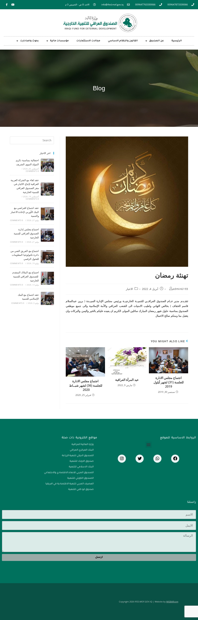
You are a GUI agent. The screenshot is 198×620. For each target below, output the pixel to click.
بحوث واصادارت (29, 41)
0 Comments (32, 171)
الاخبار (129, 289)
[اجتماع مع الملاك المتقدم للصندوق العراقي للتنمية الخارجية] (47, 278)
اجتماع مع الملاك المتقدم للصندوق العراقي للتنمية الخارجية (25, 276)
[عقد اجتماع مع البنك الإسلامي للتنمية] (47, 298)
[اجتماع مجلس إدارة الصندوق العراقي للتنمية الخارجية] (47, 235)
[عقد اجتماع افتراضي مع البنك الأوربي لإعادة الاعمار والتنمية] (47, 213)
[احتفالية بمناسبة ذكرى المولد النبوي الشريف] (47, 165)
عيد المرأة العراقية (127, 380)
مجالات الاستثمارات (88, 41)
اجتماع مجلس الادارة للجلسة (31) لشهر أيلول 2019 (169, 382)
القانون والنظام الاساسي (123, 41)
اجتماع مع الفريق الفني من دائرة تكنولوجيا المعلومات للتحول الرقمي (24, 255)
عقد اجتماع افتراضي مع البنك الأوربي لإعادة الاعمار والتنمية (25, 212)
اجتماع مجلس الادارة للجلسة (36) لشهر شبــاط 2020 (85, 385)
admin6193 (180, 289)
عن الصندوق (156, 41)
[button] (148, 444)
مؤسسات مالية (59, 41)
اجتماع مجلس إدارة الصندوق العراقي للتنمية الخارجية (26, 233)
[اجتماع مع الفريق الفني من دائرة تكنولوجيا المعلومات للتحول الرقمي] (47, 256)
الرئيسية (177, 41)
